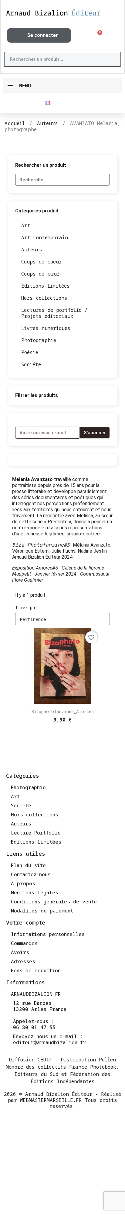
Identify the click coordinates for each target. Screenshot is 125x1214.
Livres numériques (45, 328)
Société (31, 364)
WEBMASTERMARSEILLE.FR (51, 1100)
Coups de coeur (41, 261)
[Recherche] (112, 59)
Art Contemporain (44, 237)
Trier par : (28, 607)
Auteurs (31, 249)
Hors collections (44, 298)
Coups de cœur (40, 273)
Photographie (38, 340)
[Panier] (97, 35)
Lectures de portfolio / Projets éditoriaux (54, 313)
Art (25, 225)
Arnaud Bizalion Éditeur (58, 1094)
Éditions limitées (45, 286)
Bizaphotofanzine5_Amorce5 (62, 711)
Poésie (29, 352)
